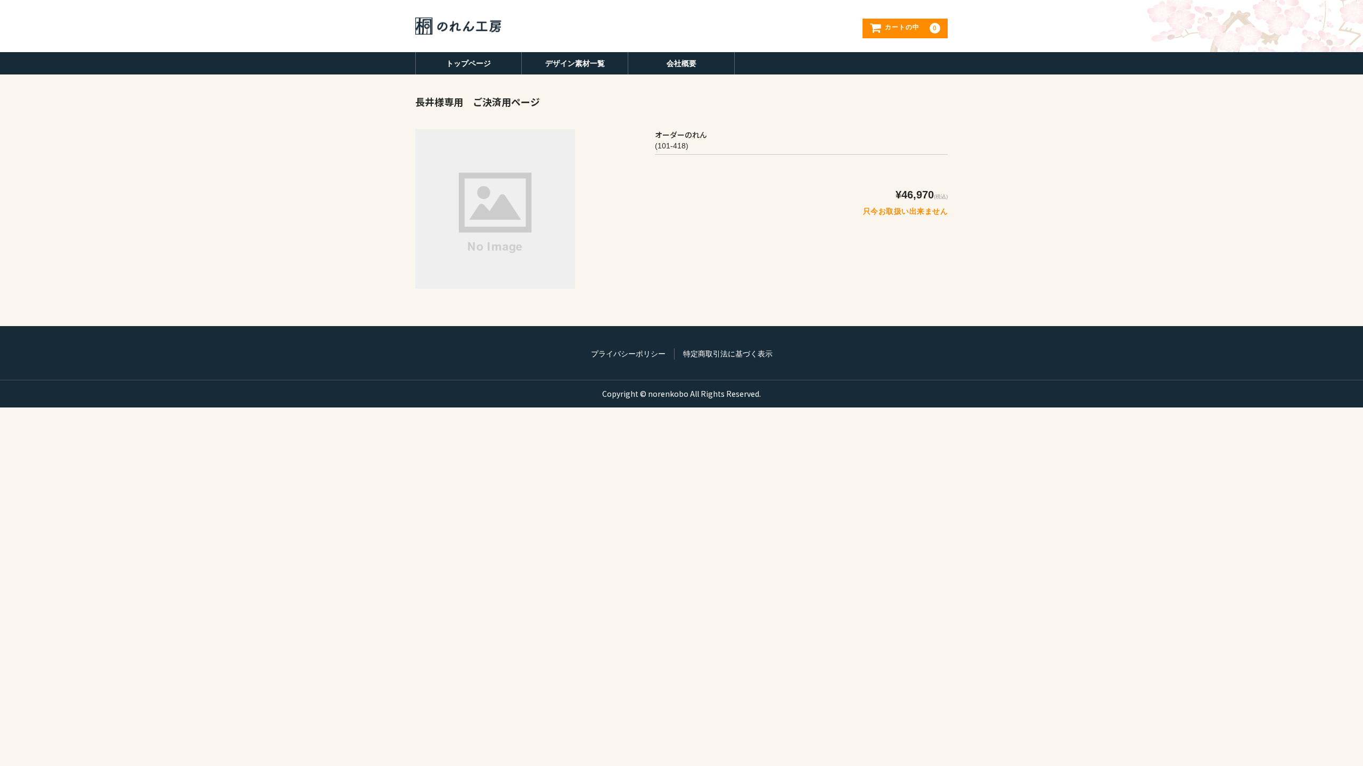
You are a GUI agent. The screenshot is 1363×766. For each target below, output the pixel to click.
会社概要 (681, 63)
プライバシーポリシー (628, 353)
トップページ (468, 63)
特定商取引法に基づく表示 (728, 353)
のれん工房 (460, 26)
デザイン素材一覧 (575, 63)
